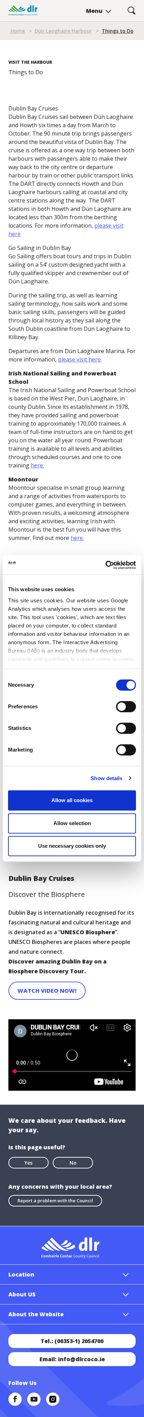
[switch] (126, 706)
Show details (106, 778)
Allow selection (72, 823)
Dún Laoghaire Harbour (63, 31)
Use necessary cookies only (72, 846)
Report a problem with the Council (55, 1200)
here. (37, 465)
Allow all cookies (72, 800)
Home (17, 31)
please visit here (79, 359)
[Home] (23, 10)
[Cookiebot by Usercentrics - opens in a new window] (105, 565)
